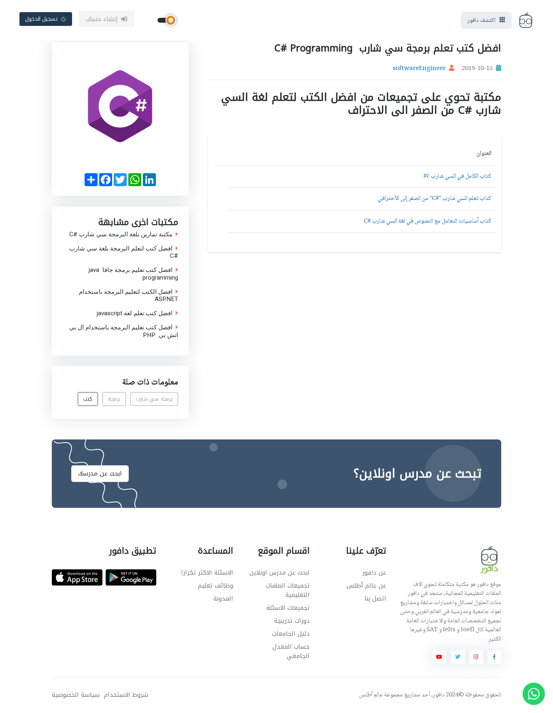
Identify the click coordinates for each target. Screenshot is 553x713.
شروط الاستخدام (126, 695)
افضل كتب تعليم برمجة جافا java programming (133, 274)
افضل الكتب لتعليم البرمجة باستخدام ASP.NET (128, 295)
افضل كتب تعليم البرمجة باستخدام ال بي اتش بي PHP (123, 331)
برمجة (114, 399)
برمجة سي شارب (154, 399)
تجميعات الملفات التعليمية (288, 590)
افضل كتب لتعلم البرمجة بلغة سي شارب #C (123, 252)
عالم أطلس (371, 695)
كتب (87, 399)
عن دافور (374, 572)
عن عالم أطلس (366, 585)
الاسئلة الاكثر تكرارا (207, 572)
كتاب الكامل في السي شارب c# (457, 176)
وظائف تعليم (215, 585)
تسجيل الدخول (41, 19)
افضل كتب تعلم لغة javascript (134, 313)
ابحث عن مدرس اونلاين (279, 572)
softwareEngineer (419, 69)
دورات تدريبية (292, 620)
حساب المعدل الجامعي (291, 651)
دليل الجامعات (291, 633)
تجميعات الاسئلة (288, 607)
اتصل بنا (375, 598)
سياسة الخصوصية (76, 695)
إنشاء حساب (101, 19)
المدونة (223, 598)
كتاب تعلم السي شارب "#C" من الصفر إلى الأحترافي (434, 198)
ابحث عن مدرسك (100, 473)
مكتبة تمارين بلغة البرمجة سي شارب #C (120, 234)
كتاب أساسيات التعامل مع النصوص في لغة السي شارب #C (427, 221)
